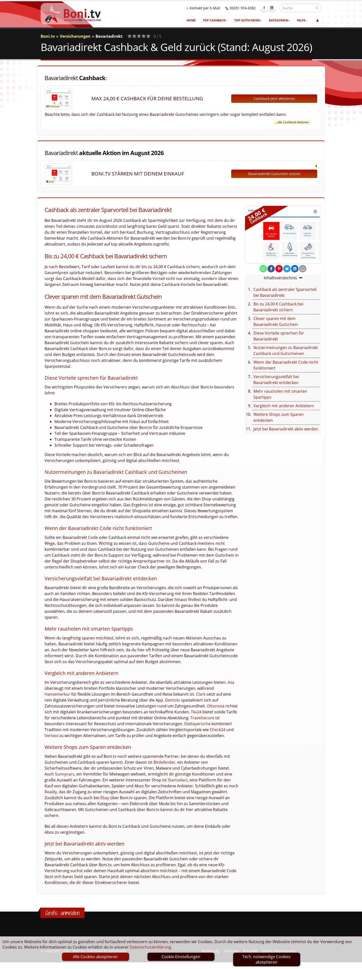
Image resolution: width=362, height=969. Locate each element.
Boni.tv (48, 36)
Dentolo (172, 700)
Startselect (178, 780)
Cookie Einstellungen (181, 956)
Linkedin (272, 8)
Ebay (104, 797)
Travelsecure (202, 718)
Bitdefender (164, 762)
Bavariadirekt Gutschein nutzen (274, 173)
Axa (231, 682)
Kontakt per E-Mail (205, 8)
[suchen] (316, 8)
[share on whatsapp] (263, 268)
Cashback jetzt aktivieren (274, 98)
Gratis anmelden (62, 913)
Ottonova (215, 706)
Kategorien (278, 20)
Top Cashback (214, 20)
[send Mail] (303, 268)
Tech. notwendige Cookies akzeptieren (266, 959)
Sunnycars (64, 774)
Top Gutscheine (247, 20)
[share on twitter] (287, 268)
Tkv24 (196, 712)
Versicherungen (75, 36)
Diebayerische (197, 723)
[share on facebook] (271, 268)
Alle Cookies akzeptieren (95, 956)
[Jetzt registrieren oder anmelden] (317, 20)
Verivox (51, 735)
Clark (200, 694)
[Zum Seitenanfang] (353, 963)
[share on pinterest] (279, 268)
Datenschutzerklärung (150, 947)
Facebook (264, 8)
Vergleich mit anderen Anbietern (283, 405)
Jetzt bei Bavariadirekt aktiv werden (285, 429)
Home (191, 20)
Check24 (217, 729)
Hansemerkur (57, 694)
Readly (51, 791)
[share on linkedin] (295, 268)
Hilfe (301, 20)
